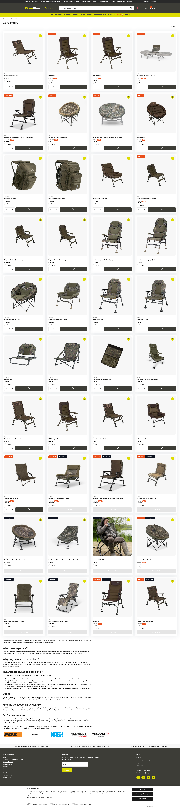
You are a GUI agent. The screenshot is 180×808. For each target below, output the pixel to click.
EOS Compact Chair (54, 439)
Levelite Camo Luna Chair (12, 319)
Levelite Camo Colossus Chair (57, 319)
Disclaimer (6, 773)
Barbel (89, 15)
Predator (58, 15)
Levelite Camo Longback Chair (146, 260)
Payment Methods (8, 762)
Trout (83, 15)
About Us (5, 757)
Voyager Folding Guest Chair (13, 498)
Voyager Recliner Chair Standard (14, 260)
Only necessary (142, 798)
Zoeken (131, 8)
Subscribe (67, 770)
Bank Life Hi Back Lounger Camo (58, 621)
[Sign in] (141, 8)
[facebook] (138, 777)
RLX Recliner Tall (98, 319)
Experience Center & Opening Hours (13, 759)
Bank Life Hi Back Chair (100, 560)
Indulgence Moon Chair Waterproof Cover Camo (107, 137)
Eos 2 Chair (96, 621)
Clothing (111, 15)
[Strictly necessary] (29, 804)
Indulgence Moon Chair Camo (57, 137)
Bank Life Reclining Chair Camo (14, 621)
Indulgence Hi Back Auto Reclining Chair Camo (18, 137)
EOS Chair (51, 75)
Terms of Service (8, 775)
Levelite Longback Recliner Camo (103, 260)
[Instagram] (143, 777)
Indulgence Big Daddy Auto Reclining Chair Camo (108, 498)
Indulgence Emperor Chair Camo (58, 498)
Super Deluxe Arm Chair (100, 198)
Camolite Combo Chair (11, 75)
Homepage (6, 18)
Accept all (142, 789)
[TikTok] (148, 777)
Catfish (76, 15)
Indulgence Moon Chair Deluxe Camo (15, 560)
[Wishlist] (146, 8)
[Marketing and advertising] (74, 804)
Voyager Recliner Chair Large (57, 260)
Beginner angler (100, 15)
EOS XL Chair (97, 75)
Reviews (5, 766)
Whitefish (67, 15)
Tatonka (6, 196)
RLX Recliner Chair (142, 319)
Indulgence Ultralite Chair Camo (146, 498)
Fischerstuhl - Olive (10, 198)
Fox (5, 74)
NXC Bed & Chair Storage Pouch (102, 379)
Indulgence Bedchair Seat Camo (146, 75)
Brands (127, 15)
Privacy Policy (7, 777)
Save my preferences (142, 794)
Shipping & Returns (8, 764)
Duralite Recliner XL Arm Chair (13, 439)
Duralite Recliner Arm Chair (145, 621)
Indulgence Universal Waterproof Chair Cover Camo (64, 560)
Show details (48, 797)
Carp (51, 15)
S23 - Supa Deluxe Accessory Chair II (148, 379)
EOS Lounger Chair (142, 439)
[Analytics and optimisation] (52, 804)
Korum (138, 377)
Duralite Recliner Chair (99, 439)
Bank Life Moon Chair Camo (145, 560)
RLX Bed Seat (8, 379)
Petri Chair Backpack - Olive (56, 198)
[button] (56, 87)
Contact (5, 769)
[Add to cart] (29, 87)
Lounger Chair (141, 137)
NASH (138, 74)
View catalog (49, 8)
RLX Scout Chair (53, 379)
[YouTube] (153, 777)
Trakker (95, 258)
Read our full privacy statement (35, 797)
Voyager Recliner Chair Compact (147, 198)
